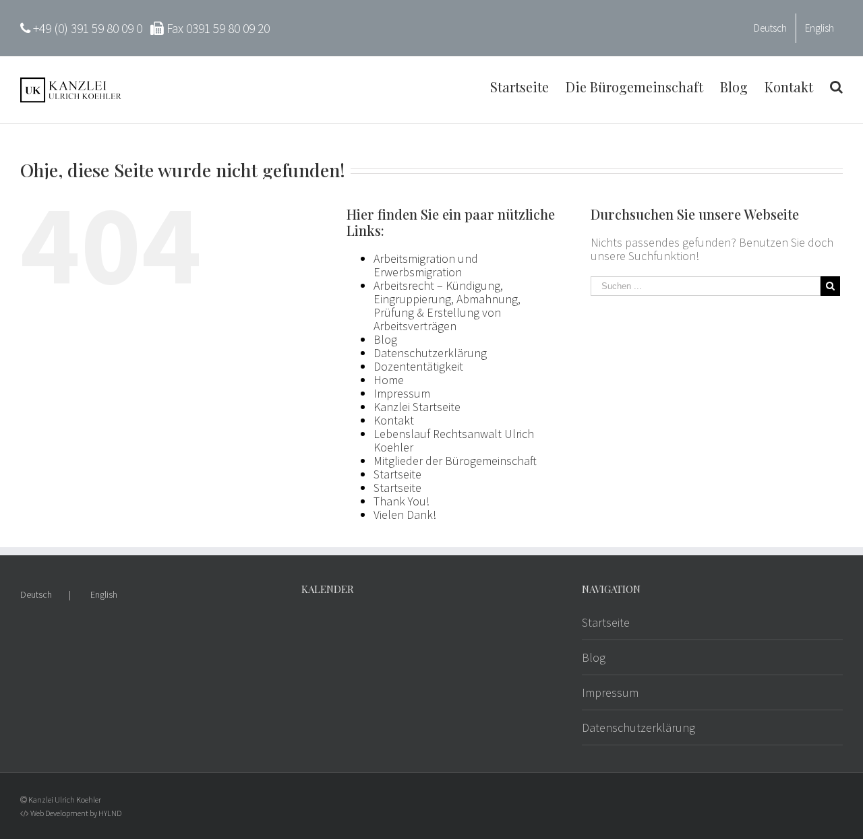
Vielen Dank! (405, 514)
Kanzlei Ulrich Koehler (64, 800)
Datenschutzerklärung (430, 353)
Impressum (402, 393)
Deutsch (36, 594)
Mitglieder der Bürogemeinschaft (455, 460)
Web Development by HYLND (75, 813)
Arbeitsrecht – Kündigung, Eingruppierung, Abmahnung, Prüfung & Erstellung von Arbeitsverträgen (447, 306)
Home (389, 379)
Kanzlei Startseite (417, 406)
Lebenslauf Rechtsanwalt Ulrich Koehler (454, 440)
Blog (385, 339)
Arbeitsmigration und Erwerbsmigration (426, 265)
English (103, 594)
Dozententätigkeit (418, 366)
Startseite (397, 474)
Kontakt (394, 420)
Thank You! (401, 501)
